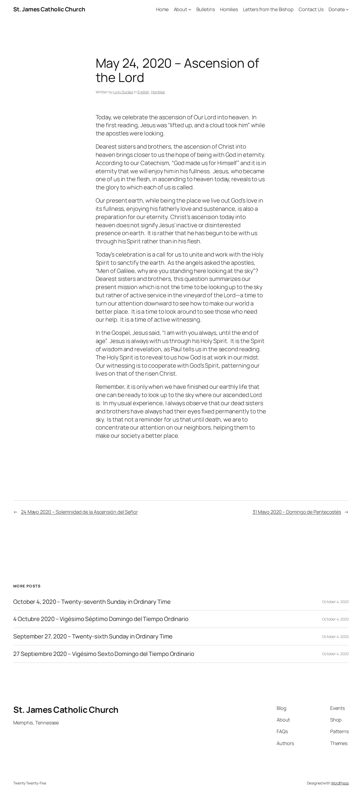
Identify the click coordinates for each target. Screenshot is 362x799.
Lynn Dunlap (123, 91)
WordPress (340, 783)
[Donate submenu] (347, 9)
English (143, 91)
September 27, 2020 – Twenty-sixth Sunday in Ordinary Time (93, 636)
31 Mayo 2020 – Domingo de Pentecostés (297, 512)
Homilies (158, 91)
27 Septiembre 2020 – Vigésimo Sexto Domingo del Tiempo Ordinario (103, 654)
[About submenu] (189, 9)
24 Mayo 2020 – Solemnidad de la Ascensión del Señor (79, 512)
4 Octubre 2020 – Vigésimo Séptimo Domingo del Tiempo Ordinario (100, 619)
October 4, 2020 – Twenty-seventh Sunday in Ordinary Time (91, 602)
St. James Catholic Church (49, 9)
